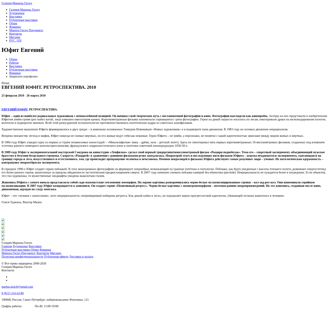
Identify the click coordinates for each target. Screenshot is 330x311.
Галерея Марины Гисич (17, 3)
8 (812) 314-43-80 (13, 293)
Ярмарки (15, 73)
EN (15, 40)
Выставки (15, 66)
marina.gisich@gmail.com (17, 286)
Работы (14, 62)
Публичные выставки (23, 69)
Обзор (13, 59)
